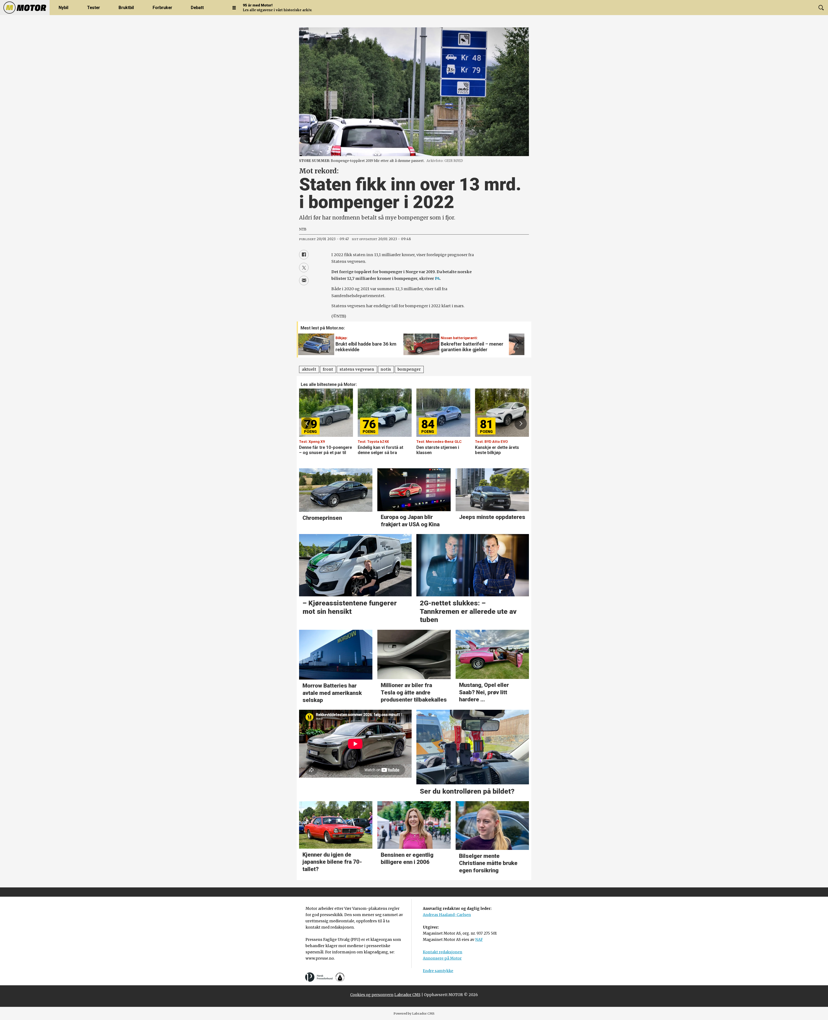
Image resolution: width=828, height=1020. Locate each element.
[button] (516, 341)
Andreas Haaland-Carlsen (447, 914)
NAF (479, 939)
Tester (93, 7)
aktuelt (309, 369)
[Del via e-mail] (304, 280)
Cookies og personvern (372, 994)
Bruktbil (126, 7)
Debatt (197, 7)
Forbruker (162, 7)
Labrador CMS (407, 994)
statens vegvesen (357, 369)
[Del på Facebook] (304, 254)
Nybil (63, 7)
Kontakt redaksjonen (442, 952)
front (328, 369)
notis (386, 369)
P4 (437, 278)
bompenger (409, 369)
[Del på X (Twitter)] (304, 267)
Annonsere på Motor (442, 958)
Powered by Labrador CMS (414, 1013)
